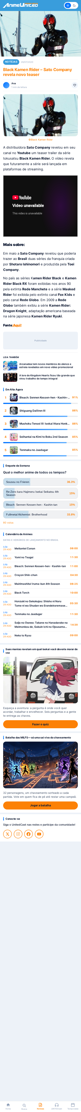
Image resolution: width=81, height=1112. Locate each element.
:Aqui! (16, 325)
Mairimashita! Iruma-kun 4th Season (37, 583)
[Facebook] (28, 834)
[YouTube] (39, 834)
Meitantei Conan (25, 548)
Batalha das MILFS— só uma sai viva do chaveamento (38, 737)
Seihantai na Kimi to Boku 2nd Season (43, 436)
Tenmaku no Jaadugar (33, 449)
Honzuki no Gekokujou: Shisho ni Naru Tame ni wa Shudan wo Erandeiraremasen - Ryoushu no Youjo (41, 604)
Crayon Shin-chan (26, 575)
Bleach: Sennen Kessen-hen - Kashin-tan (43, 397)
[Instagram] (18, 834)
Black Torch (22, 592)
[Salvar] (75, 85)
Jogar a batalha (40, 805)
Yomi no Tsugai (24, 557)
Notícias (11, 61)
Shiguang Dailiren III (32, 410)
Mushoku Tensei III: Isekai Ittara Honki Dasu (43, 423)
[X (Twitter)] (7, 834)
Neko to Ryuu (23, 635)
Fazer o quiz (40, 724)
